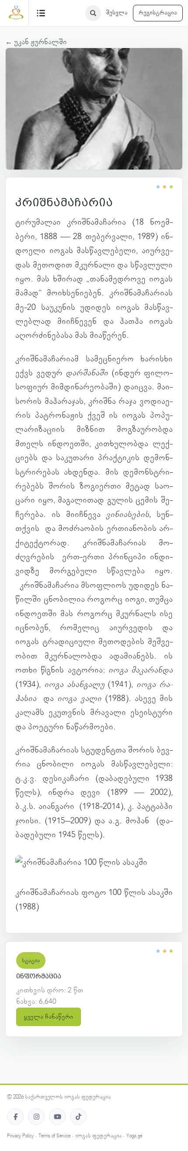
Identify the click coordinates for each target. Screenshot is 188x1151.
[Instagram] (36, 1116)
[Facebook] (15, 1116)
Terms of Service (54, 1136)
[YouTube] (57, 1116)
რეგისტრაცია (158, 12)
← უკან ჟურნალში (36, 42)
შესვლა (117, 12)
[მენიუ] (41, 13)
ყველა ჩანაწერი (48, 1017)
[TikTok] (78, 1116)
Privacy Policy (20, 1136)
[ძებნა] (93, 13)
